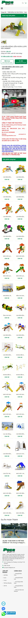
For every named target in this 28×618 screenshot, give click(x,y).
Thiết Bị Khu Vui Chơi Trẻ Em (15, 12)
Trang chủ (3, 12)
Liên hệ (6, 51)
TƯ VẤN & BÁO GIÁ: (11, 56)
